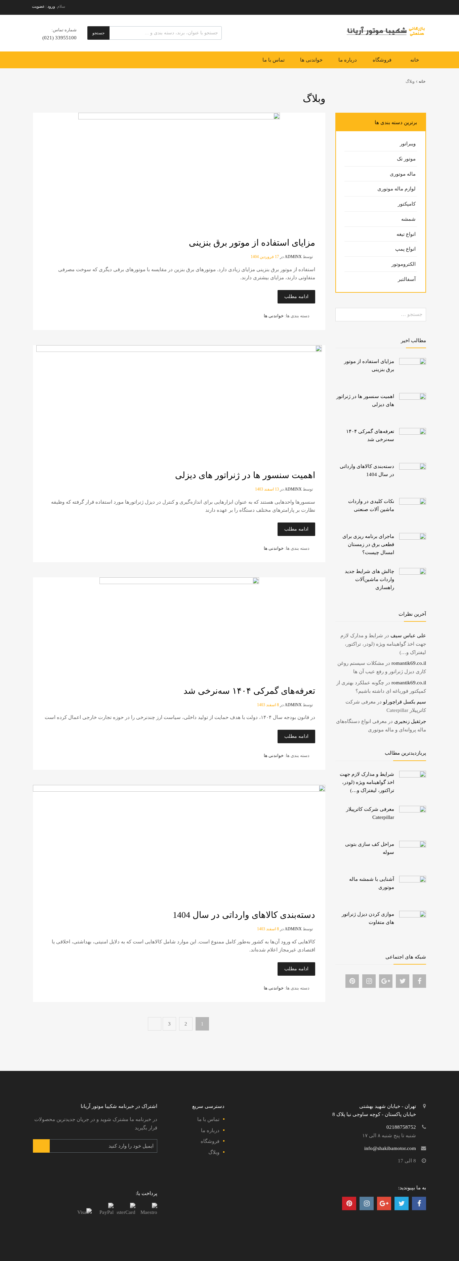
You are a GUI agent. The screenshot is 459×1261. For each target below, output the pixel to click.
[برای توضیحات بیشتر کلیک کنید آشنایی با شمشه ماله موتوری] (412, 881)
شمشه (408, 219)
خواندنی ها (311, 60)
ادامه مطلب (296, 296)
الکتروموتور (403, 264)
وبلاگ (213, 1152)
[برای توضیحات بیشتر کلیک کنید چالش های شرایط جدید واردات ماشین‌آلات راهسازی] (412, 573)
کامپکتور (407, 204)
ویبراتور (408, 143)
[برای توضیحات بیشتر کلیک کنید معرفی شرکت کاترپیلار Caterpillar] (412, 811)
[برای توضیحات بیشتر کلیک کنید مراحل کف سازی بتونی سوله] (412, 846)
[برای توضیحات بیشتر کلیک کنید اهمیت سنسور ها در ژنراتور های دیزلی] (412, 398)
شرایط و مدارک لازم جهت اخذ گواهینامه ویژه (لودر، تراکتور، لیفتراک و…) (383, 644)
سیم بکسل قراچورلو (404, 702)
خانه (414, 60)
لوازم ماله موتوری (396, 188)
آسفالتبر (407, 279)
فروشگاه (382, 60)
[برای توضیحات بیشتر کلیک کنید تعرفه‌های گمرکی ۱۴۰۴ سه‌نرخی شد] (412, 433)
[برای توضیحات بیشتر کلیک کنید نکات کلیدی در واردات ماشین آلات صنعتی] (412, 503)
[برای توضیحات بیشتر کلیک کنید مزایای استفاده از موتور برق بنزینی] (412, 363)
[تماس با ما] (419, 981)
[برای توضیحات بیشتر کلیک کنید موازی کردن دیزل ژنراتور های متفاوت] (412, 915)
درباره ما (347, 60)
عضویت (38, 6)
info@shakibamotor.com (390, 1148)
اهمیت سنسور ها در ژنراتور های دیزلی (245, 475)
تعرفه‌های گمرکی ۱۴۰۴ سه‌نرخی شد (249, 691)
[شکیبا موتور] (385, 36)
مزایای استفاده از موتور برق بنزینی (252, 243)
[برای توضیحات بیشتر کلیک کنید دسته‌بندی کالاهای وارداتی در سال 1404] (412, 468)
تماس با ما (273, 60)
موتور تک (406, 158)
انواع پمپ (405, 249)
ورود (51, 6)
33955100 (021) (60, 37)
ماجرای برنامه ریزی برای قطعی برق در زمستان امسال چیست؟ (368, 544)
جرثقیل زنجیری (410, 721)
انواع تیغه (406, 234)
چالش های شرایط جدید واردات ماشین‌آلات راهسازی (369, 579)
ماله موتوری (403, 174)
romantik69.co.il (408, 663)
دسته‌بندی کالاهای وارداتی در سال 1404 (244, 915)
